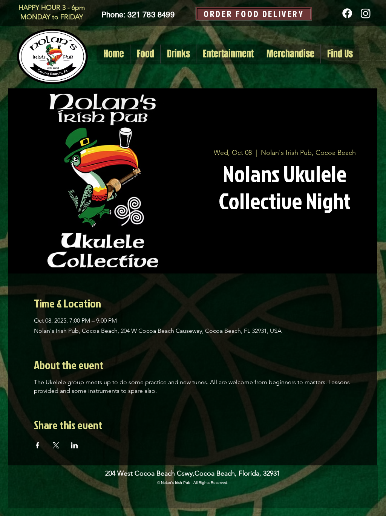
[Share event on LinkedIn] (74, 445)
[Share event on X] (56, 445)
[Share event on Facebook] (37, 445)
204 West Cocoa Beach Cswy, (150, 473)
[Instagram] (365, 13)
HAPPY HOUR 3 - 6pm (51, 7)
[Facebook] (347, 13)
